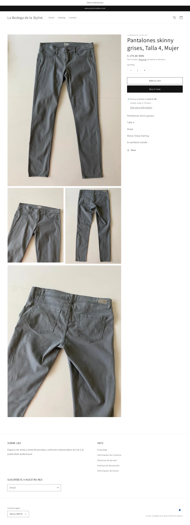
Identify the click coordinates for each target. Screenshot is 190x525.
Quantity (131, 64)
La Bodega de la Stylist (160, 516)
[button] (174, 17)
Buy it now (155, 89)
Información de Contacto (109, 455)
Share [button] (133, 150)
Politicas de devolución (108, 465)
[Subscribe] (57, 487)
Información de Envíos (108, 470)
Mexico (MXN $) (16, 514)
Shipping (142, 59)
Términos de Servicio (107, 460)
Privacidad (102, 449)
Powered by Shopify (175, 516)
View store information (141, 107)
